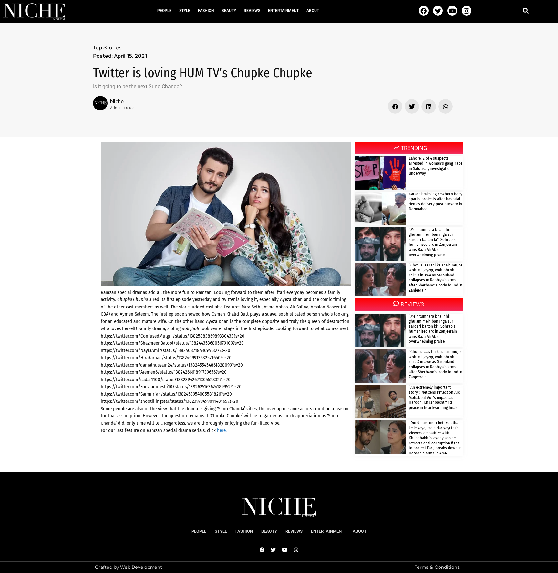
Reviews (252, 10)
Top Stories (107, 47)
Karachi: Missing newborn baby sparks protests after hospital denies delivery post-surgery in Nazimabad (435, 202)
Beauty (229, 10)
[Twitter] (438, 11)
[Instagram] (466, 11)
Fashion (206, 10)
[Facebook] (424, 11)
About (312, 10)
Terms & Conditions (437, 567)
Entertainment (283, 10)
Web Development (141, 567)
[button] (526, 10)
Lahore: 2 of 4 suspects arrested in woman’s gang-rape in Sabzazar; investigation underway (435, 166)
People (164, 10)
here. (221, 430)
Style (184, 10)
